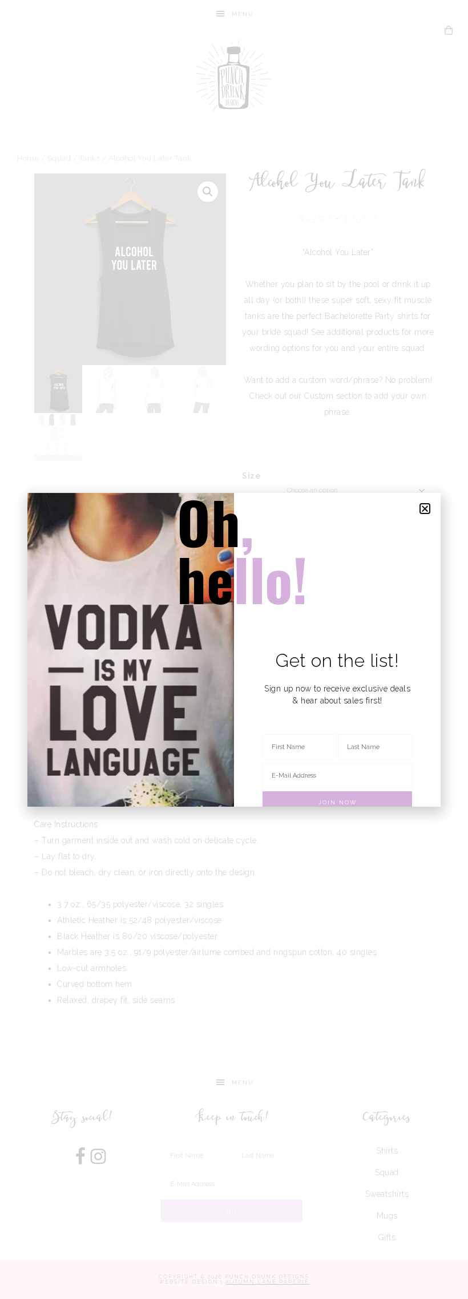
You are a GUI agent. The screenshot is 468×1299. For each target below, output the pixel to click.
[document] (234, 649)
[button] (425, 508)
